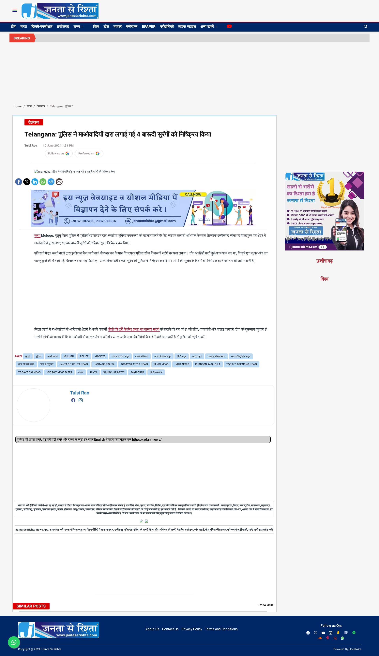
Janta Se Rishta (104, 364)
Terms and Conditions (221, 629)
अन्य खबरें (207, 26)
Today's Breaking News (241, 364)
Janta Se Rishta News (74, 364)
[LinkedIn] (34, 180)
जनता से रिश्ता (141, 356)
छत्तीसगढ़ (63, 26)
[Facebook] (18, 180)
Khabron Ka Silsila (207, 364)
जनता (80, 372)
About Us (152, 629)
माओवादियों (53, 356)
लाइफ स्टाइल (187, 26)
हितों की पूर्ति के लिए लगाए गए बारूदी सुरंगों (134, 329)
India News (182, 364)
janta (93, 372)
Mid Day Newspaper (59, 372)
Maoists (100, 356)
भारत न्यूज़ (197, 356)
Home (17, 106)
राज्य (77, 26)
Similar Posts (31, 606)
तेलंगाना (41, 106)
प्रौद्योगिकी (167, 26)
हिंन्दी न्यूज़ (181, 356)
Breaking (22, 38)
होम (13, 26)
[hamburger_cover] (14, 10)
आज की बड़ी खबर (26, 364)
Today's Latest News (134, 364)
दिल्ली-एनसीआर (41, 26)
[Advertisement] (189, 72)
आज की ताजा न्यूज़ (162, 356)
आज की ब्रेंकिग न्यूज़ (240, 356)
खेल (106, 26)
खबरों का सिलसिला (216, 356)
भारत (23, 26)
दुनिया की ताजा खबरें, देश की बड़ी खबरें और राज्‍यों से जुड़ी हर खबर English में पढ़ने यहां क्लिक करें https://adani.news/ (89, 439)
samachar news (113, 372)
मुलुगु (37, 235)
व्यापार (118, 26)
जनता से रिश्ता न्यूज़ (120, 356)
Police (84, 356)
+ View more (265, 605)
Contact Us (170, 629)
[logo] (60, 10)
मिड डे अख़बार (46, 364)
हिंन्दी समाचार (156, 372)
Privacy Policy (191, 629)
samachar (137, 372)
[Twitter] (26, 180)
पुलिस (38, 356)
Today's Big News (29, 372)
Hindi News (161, 364)
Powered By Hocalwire (347, 649)
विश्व (96, 26)
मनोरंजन (131, 26)
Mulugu (69, 356)
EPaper (149, 26)
